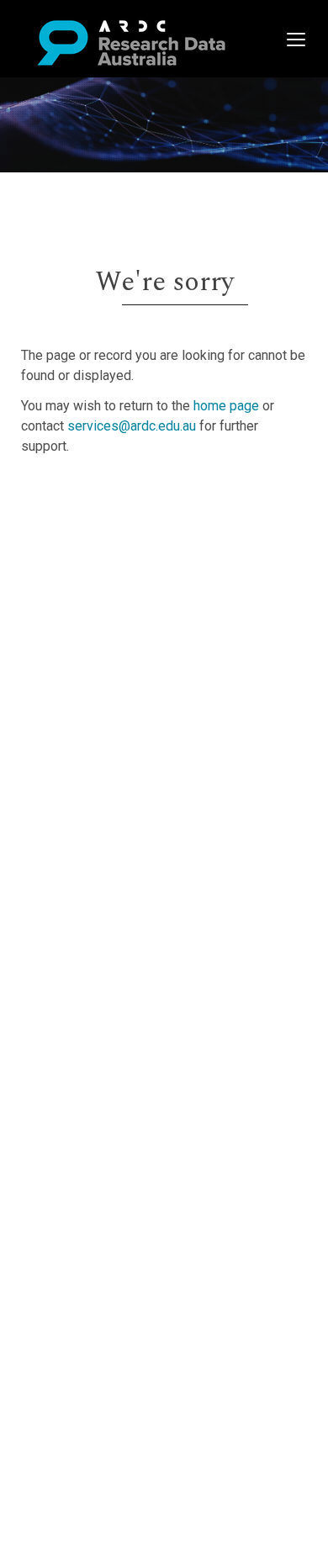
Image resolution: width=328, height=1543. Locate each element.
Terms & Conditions (109, 628)
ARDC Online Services (117, 597)
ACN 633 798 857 (52, 698)
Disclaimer (83, 557)
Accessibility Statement (122, 668)
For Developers (98, 577)
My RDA (76, 517)
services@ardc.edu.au (131, 426)
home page (226, 406)
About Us (79, 497)
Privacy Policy (94, 648)
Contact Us (84, 537)
